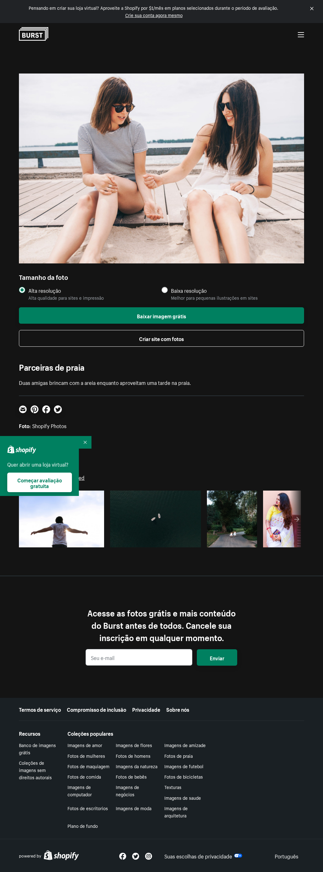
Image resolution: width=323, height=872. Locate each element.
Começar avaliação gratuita (39, 482)
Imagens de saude (182, 797)
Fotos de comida (84, 776)
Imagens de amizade (185, 744)
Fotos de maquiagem (88, 766)
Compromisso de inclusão (96, 709)
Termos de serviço (40, 709)
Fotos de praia (178, 755)
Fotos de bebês (131, 776)
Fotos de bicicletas (183, 776)
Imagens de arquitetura (176, 811)
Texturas (172, 786)
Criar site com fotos (161, 338)
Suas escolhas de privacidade (198, 855)
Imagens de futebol (183, 766)
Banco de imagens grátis (37, 748)
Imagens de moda (133, 807)
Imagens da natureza (136, 766)
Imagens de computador (80, 790)
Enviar (217, 657)
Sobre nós (177, 709)
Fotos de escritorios (88, 807)
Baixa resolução (189, 290)
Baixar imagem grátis (161, 315)
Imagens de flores (134, 744)
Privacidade (146, 709)
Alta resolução (44, 290)
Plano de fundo (83, 825)
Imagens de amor (85, 744)
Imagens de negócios (127, 790)
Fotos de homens (133, 755)
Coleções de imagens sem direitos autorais (35, 770)
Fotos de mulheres (86, 755)
